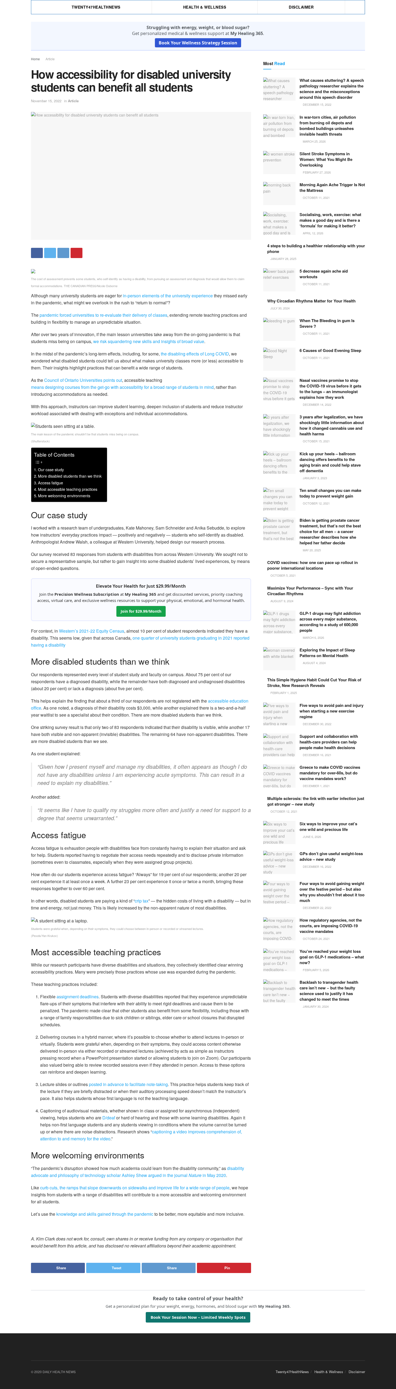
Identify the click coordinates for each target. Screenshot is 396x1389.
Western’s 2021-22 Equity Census (91, 631)
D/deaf (108, 1118)
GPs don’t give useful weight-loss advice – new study (331, 856)
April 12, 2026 (312, 233)
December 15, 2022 (316, 104)
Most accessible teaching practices (67, 489)
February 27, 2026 (316, 172)
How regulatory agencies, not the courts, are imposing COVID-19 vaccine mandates (331, 925)
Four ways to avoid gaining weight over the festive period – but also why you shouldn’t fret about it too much (332, 891)
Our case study (51, 469)
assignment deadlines (78, 996)
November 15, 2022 (46, 100)
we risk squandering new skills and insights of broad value (148, 341)
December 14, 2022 (316, 404)
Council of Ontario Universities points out (83, 380)
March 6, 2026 (313, 637)
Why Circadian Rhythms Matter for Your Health (311, 301)
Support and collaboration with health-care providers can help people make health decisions (329, 741)
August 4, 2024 (314, 663)
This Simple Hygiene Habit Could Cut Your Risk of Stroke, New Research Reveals (314, 682)
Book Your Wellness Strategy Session (198, 43)
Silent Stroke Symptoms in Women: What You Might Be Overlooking (326, 159)
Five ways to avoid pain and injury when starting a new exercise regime (331, 711)
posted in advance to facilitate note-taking (128, 1084)
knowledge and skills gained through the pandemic (104, 1214)
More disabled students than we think (70, 476)
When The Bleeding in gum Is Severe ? (327, 323)
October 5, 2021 (283, 575)
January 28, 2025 (283, 258)
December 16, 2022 (316, 866)
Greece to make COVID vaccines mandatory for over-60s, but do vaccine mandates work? (330, 772)
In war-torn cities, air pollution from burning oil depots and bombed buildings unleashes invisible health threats (328, 125)
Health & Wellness (204, 7)
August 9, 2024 (281, 601)
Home (35, 59)
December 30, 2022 (316, 724)
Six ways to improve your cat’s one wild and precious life (328, 826)
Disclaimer (301, 7)
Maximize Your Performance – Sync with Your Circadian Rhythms (310, 591)
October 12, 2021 (316, 503)
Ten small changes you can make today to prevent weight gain (330, 493)
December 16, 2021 (316, 755)
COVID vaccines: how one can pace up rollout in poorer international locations (312, 565)
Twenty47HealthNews (96, 7)
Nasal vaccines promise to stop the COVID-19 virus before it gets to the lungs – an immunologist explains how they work (330, 388)
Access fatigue (50, 482)
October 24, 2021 (316, 938)
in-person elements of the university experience (168, 295)
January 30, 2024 (315, 1006)
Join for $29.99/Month (141, 611)
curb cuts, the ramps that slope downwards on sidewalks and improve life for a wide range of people (135, 1187)
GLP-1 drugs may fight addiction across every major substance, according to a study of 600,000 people (330, 621)
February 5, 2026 (315, 970)
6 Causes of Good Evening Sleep (330, 350)
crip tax (141, 901)
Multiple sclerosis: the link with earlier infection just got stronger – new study (315, 801)
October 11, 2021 (316, 197)
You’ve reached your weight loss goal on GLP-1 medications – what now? (332, 956)
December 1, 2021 (316, 786)
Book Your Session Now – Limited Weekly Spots (198, 1317)
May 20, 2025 (311, 550)
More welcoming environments (64, 495)
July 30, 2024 (280, 308)
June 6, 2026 (311, 836)
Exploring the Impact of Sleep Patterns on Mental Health (327, 652)
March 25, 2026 (314, 141)
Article (50, 59)
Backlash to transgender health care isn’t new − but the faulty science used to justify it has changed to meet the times (329, 990)
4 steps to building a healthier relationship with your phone (316, 248)
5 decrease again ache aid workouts (324, 274)
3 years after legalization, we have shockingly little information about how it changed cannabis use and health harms (332, 425)
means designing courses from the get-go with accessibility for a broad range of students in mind (122, 387)
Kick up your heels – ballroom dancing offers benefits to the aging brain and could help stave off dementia (330, 462)
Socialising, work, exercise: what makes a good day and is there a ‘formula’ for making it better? (330, 220)
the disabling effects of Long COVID (195, 354)
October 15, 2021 (316, 441)
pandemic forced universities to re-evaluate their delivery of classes (103, 315)
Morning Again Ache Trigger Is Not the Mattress (332, 187)
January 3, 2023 (314, 478)
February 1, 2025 (283, 692)
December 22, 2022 (316, 907)
